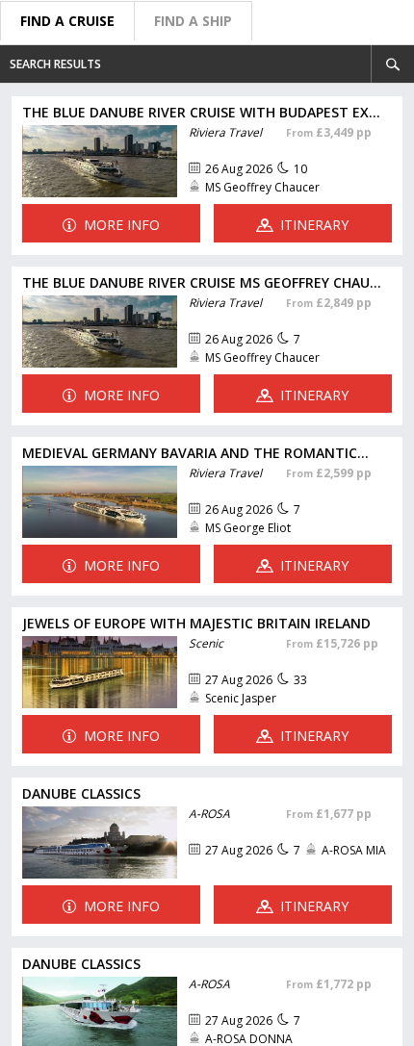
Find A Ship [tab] (193, 21)
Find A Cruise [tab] (67, 21)
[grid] (207, 565)
